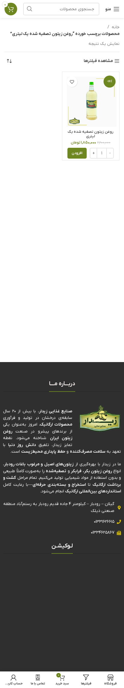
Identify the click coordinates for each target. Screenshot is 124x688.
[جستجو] (29, 9)
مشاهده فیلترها (98, 61)
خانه (115, 27)
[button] (77, 153)
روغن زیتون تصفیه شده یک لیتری (90, 134)
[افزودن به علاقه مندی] (72, 81)
